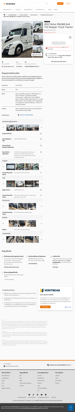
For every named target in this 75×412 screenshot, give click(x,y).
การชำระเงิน (55, 267)
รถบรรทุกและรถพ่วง (41, 380)
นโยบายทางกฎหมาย (31, 397)
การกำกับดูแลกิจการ (5, 378)
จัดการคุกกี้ (23, 408)
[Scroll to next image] (41, 127)
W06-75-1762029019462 (26, 115)
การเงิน (49, 9)
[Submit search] (47, 3)
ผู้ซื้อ (20, 375)
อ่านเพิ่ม (69, 307)
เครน (38, 390)
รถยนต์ (39, 385)
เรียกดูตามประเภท (7, 9)
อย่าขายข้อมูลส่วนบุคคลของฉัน (43, 397)
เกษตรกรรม (40, 383)
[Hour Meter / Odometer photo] (40, 152)
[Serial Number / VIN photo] (40, 139)
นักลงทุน (3, 380)
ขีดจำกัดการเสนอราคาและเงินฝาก (25, 383)
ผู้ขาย (21, 378)
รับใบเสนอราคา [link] (45, 307)
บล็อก (3, 385)
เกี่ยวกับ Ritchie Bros (6, 375)
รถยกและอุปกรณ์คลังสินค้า (42, 388)
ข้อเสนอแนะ (57, 383)
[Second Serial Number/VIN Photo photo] (40, 145)
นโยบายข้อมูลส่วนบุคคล (22, 397)
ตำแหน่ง (55, 9)
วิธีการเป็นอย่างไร (28, 9)
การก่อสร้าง (40, 375)
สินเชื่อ (21, 380)
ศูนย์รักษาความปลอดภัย (6, 388)
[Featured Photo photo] (40, 133)
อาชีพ (3, 383)
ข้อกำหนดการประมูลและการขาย (11, 267)
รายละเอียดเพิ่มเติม (32, 263)
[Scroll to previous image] (3, 127)
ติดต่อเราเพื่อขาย (58, 380)
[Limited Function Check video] (40, 172)
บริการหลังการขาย (40, 9)
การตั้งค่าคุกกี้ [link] (53, 397)
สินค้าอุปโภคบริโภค (41, 378)
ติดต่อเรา (68, 365)
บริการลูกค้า (50, 49)
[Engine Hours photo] (40, 189)
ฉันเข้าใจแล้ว (70, 407)
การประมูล (17, 9)
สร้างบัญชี (68, 3)
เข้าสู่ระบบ (60, 3)
